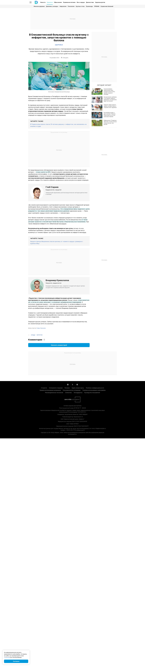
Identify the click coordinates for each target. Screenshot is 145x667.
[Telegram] (77, 384)
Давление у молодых (52, 6)
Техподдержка (78, 392)
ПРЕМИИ (96, 6)
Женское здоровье (39, 6)
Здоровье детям (100, 2)
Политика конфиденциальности (95, 388)
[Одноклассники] (72, 384)
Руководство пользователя (92, 392)
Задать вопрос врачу (78, 388)
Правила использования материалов (50, 390)
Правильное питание (69, 2)
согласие (6, 657)
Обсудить (65, 57)
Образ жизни (58, 2)
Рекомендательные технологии (54, 392)
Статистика (68, 392)
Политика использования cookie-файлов (93, 390)
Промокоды (89, 6)
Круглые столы (80, 6)
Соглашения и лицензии (56, 388)
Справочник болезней (107, 6)
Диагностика (90, 2)
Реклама (67, 388)
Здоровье (50, 2)
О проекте (44, 388)
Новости (42, 2)
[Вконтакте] (67, 384)
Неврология (63, 6)
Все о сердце (81, 2)
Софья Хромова (41, 328)
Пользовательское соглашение (71, 390)
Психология (71, 6)
